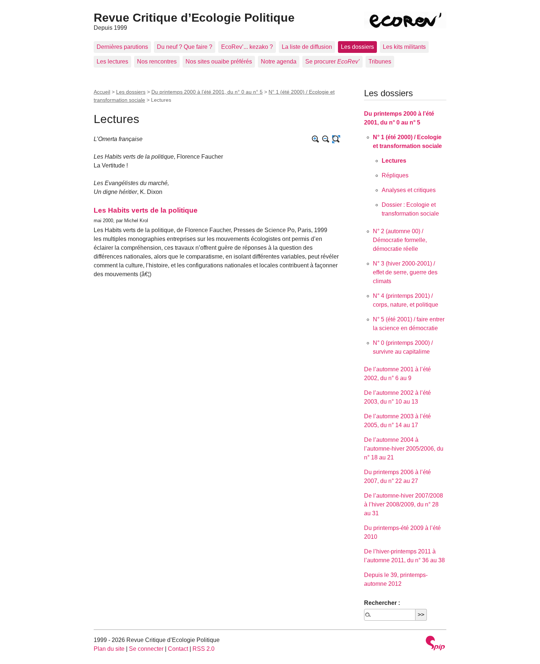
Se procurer (332, 61)
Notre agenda (278, 61)
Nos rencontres (157, 61)
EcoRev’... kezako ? (247, 47)
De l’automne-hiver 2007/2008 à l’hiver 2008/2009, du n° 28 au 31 (403, 504)
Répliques (395, 175)
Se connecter (146, 649)
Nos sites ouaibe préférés (219, 61)
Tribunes (379, 61)
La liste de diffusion (307, 47)
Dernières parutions (122, 47)
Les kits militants (404, 47)
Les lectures (112, 61)
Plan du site (109, 649)
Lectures (394, 161)
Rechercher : (382, 603)
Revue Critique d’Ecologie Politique (194, 17)
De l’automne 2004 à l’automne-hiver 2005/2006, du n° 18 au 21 (403, 449)
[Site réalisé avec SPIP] (435, 644)
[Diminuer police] (325, 139)
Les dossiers (357, 47)
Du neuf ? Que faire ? (184, 47)
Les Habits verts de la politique (146, 210)
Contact (178, 649)
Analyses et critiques (409, 190)
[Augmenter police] (315, 139)
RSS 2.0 (203, 649)
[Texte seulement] (336, 139)
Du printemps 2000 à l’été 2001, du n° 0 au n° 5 (207, 92)
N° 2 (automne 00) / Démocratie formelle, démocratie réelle (400, 240)
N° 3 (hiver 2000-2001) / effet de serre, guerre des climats (405, 272)
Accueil (102, 92)
